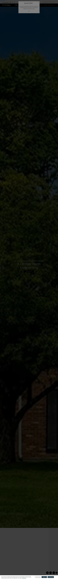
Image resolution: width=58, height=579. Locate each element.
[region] (29, 577)
